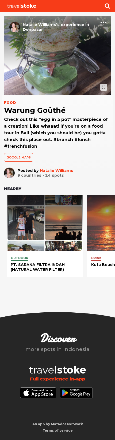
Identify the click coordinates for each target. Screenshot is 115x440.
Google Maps (18, 157)
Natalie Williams (56, 170)
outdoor (19, 258)
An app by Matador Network (57, 424)
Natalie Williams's (41, 24)
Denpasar (33, 29)
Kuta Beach (103, 264)
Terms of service (58, 430)
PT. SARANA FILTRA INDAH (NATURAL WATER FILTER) (38, 267)
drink (96, 258)
